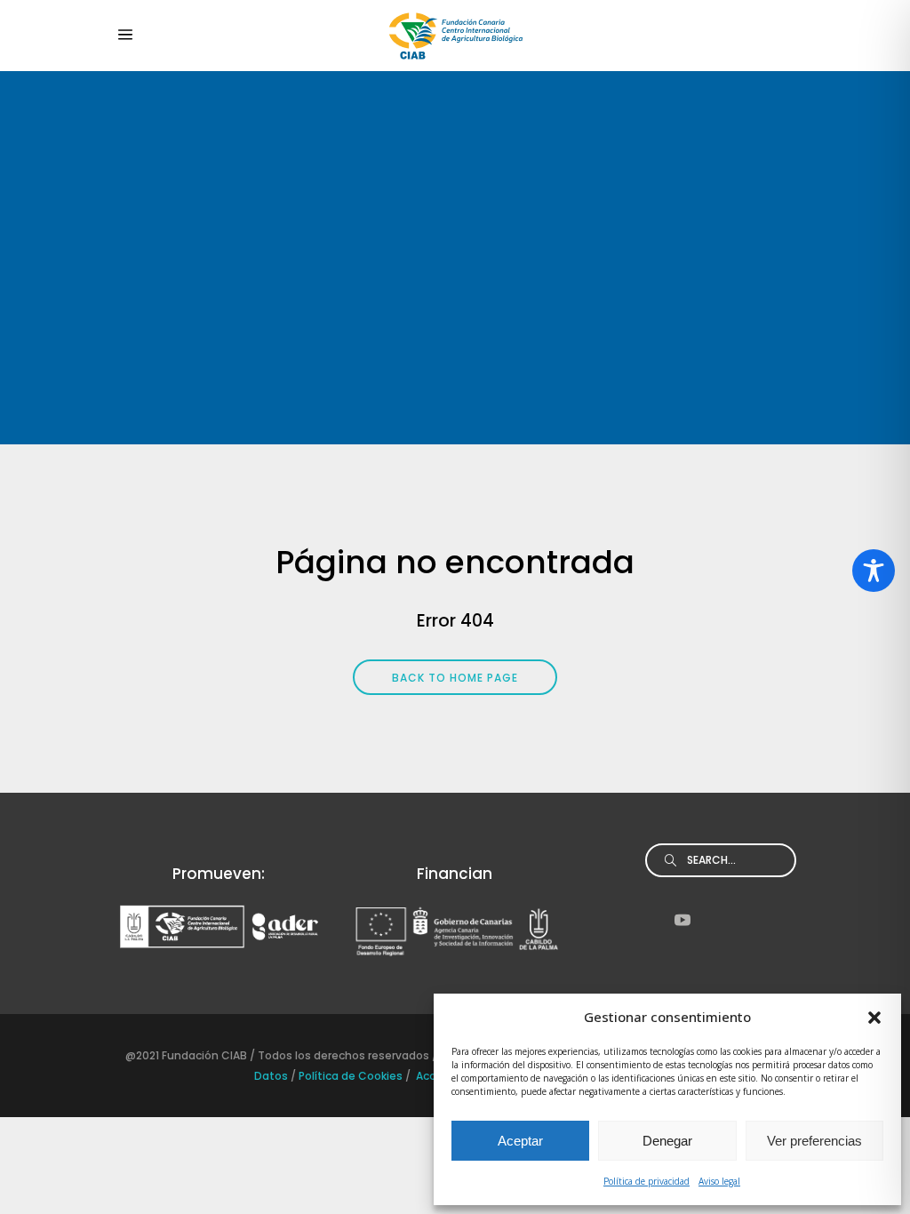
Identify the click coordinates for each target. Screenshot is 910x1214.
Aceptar (520, 1140)
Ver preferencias (814, 1140)
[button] (874, 1017)
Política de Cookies (351, 1075)
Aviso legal (719, 1181)
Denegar (667, 1140)
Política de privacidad (646, 1181)
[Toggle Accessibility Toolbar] (873, 570)
